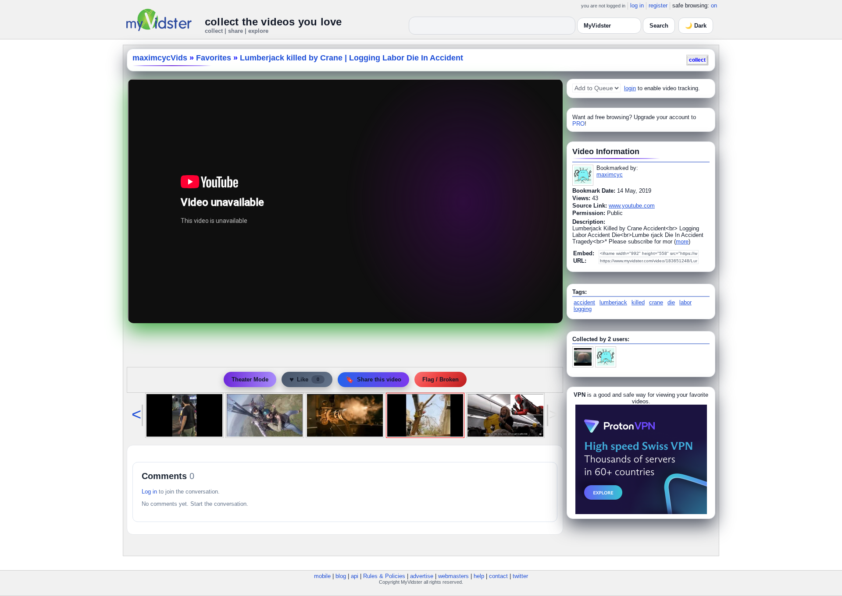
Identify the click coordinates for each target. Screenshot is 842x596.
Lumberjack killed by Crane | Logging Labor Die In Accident (351, 57)
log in (637, 5)
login (630, 88)
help (479, 576)
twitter (520, 576)
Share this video (373, 379)
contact (498, 576)
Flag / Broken (440, 379)
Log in (149, 491)
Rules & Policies (384, 576)
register (658, 5)
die (671, 302)
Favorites (213, 57)
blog (340, 576)
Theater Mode (250, 379)
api (354, 576)
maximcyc (609, 174)
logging (583, 309)
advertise (421, 576)
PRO (578, 123)
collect (697, 60)
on (714, 5)
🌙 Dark (695, 25)
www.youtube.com (632, 205)
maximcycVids (159, 57)
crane (656, 302)
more (682, 241)
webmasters (453, 576)
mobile (322, 576)
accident (584, 302)
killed (638, 302)
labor (685, 302)
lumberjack (613, 302)
